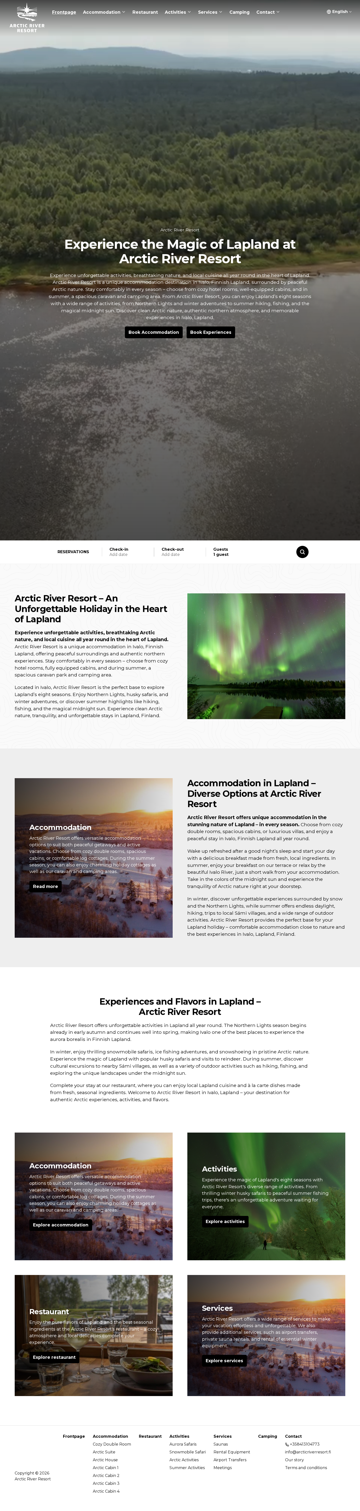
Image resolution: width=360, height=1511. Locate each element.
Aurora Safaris (182, 1444)
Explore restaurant (54, 1357)
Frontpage (74, 1436)
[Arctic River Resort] (27, 12)
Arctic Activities (184, 1460)
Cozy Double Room (112, 1444)
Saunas (221, 1444)
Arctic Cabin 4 (106, 1491)
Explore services (224, 1360)
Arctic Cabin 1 (106, 1467)
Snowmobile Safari (187, 1452)
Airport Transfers (230, 1460)
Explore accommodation (60, 1224)
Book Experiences (210, 332)
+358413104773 (304, 1444)
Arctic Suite (104, 1452)
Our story (294, 1460)
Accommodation (60, 827)
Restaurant (49, 1311)
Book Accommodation (154, 332)
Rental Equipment (232, 1452)
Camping (267, 1436)
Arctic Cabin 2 (106, 1475)
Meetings (223, 1467)
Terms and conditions (306, 1467)
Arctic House (105, 1460)
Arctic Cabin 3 (106, 1483)
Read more (45, 886)
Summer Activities (187, 1467)
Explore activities (225, 1221)
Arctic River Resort (180, 229)
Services (217, 1308)
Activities (219, 1168)
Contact (293, 1436)
